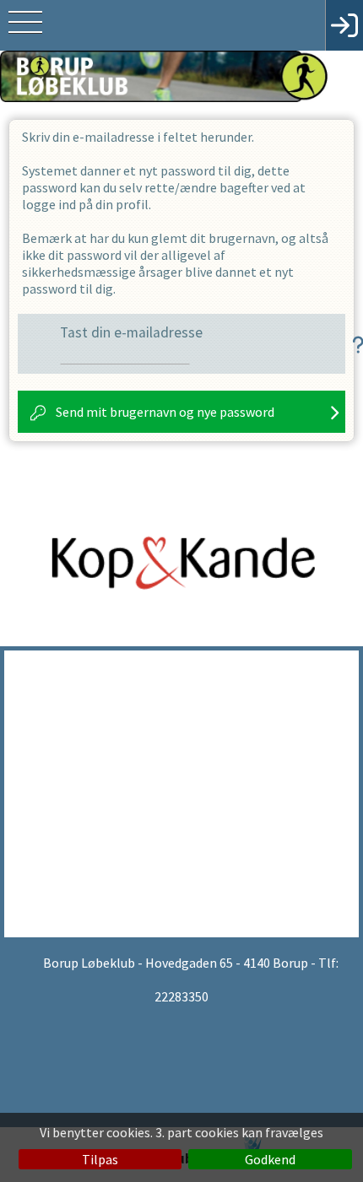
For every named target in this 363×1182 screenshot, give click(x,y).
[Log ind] (344, 25)
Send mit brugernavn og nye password (165, 411)
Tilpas (100, 1159)
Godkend (270, 1159)
